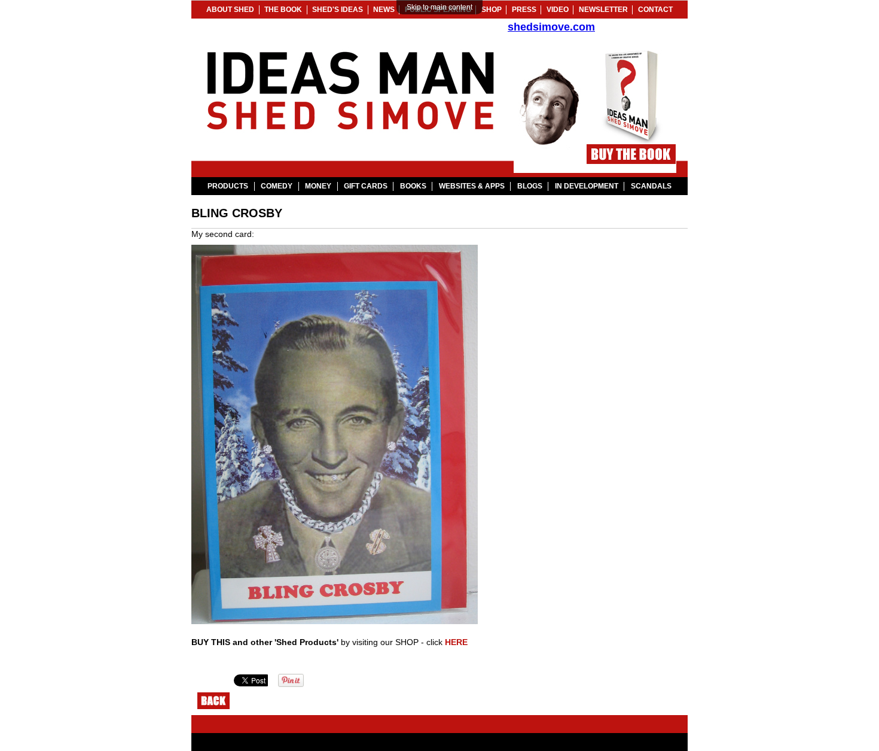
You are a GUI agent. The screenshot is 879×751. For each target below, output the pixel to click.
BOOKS (413, 186)
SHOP (491, 9)
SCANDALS (651, 186)
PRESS (524, 9)
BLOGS (529, 186)
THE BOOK (283, 9)
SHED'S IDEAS (337, 9)
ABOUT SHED (230, 9)
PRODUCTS (227, 186)
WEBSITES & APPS (472, 186)
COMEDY (276, 186)
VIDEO (558, 9)
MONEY (318, 186)
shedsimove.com (551, 26)
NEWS (384, 9)
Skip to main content (439, 7)
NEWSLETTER (603, 9)
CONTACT (655, 9)
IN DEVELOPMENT (586, 186)
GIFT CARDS (365, 186)
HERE (456, 642)
